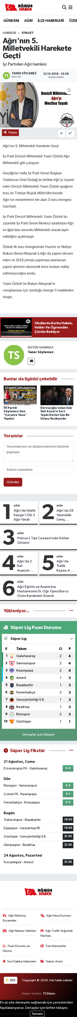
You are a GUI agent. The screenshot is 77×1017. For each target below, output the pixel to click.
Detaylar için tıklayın (39, 734)
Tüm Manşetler (55, 946)
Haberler (9, 32)
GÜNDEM (11, 21)
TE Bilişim (49, 993)
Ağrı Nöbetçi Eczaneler (14, 918)
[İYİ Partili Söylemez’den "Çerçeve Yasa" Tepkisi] (20, 395)
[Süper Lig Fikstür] (71, 751)
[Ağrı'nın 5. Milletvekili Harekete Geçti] (38, 104)
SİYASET (28, 32)
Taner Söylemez (41, 352)
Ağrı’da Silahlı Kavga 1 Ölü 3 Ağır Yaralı (25, 515)
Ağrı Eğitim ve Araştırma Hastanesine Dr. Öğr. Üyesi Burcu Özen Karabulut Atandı (42, 591)
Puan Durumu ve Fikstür (16, 948)
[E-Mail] (31, 361)
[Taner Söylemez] (14, 355)
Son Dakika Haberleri (21, 961)
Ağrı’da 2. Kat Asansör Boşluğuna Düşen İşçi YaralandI (25, 566)
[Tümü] (71, 611)
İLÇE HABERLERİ (51, 21)
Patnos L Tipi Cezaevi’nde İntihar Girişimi (43, 540)
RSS (12, 980)
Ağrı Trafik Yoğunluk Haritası (56, 933)
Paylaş (12, 132)
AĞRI (28, 21)
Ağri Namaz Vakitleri (22, 930)
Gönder (13, 482)
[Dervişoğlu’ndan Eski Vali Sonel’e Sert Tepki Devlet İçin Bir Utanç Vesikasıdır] (57, 395)
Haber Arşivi (54, 961)
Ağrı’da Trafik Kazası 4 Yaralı (63, 566)
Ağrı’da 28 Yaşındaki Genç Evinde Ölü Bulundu (65, 515)
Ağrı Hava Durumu (58, 915)
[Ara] (64, 7)
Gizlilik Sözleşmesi (14, 1014)
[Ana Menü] (70, 7)
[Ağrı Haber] (19, 8)
